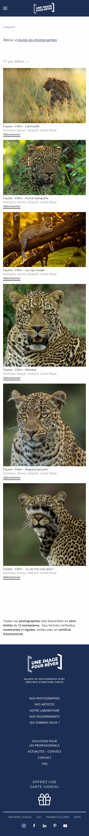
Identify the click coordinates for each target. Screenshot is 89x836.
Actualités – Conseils (44, 751)
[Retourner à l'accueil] (44, 8)
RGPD (77, 817)
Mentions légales (20, 817)
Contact (44, 758)
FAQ (44, 764)
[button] (5, 8)
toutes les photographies (37, 40)
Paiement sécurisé (57, 817)
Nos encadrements (44, 716)
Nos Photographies (44, 698)
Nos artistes (44, 704)
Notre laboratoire (45, 710)
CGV (38, 817)
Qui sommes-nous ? (45, 722)
